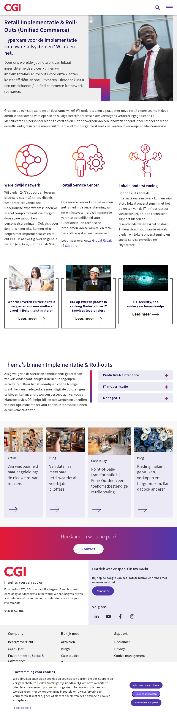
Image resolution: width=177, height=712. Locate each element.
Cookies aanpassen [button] (146, 693)
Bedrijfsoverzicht (20, 642)
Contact (88, 548)
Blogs (65, 649)
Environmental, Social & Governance (26, 658)
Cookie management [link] (129, 655)
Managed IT (112, 398)
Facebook (120, 616)
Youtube (108, 616)
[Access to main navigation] (169, 8)
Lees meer (27, 318)
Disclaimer (122, 642)
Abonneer (103, 591)
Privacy (119, 649)
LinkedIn (96, 616)
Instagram (132, 616)
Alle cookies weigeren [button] (146, 702)
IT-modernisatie (115, 386)
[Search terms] (157, 7)
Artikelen (68, 642)
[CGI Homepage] (12, 7)
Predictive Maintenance (121, 375)
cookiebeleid (22, 708)
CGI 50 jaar (16, 649)
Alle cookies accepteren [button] (146, 685)
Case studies (70, 655)
